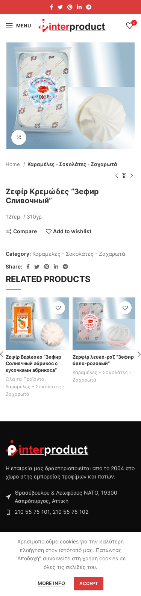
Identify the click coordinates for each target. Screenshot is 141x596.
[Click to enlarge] (18, 137)
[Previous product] (116, 176)
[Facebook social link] (51, 7)
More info (51, 583)
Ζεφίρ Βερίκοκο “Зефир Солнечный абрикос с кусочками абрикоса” (33, 363)
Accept (88, 583)
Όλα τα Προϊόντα (25, 379)
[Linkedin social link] (79, 7)
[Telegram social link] (89, 7)
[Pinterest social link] (70, 7)
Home (13, 164)
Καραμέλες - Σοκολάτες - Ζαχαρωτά (72, 164)
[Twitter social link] (60, 7)
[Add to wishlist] (58, 307)
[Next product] (131, 176)
